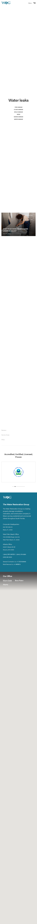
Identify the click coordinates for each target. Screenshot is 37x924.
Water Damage (18, 119)
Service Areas (5, 435)
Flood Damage (18, 109)
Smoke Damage (18, 117)
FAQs (3, 439)
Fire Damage (18, 107)
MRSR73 (18, 564)
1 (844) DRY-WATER (9, 554)
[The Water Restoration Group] (6, 2)
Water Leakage (29, 219)
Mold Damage (18, 112)
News (18, 114)
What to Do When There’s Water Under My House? (15, 230)
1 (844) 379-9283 (21, 554)
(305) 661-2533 (7, 557)
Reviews (3, 430)
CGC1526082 (22, 561)
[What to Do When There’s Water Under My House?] (18, 224)
